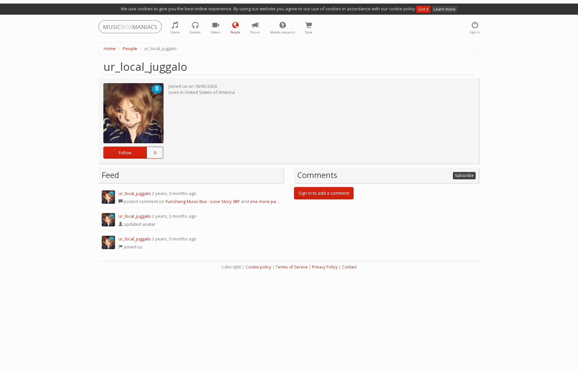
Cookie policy (258, 267)
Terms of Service (292, 267)
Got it (423, 9)
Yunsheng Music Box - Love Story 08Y (202, 201)
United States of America (210, 92)
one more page (265, 201)
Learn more (445, 9)
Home (110, 48)
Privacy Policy (325, 267)
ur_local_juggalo (134, 193)
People (130, 48)
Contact (349, 267)
